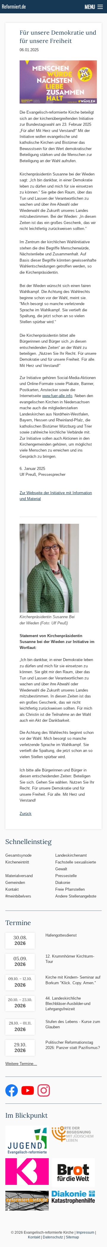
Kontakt (12, 889)
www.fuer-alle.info (57, 396)
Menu (90, 6)
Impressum (85, 1232)
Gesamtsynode (18, 855)
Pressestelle (66, 876)
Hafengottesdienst (61, 935)
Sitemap (72, 1237)
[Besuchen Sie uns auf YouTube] (28, 1095)
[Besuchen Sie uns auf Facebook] (12, 1095)
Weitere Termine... (21, 1063)
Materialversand (19, 876)
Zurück (26, 813)
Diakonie (62, 882)
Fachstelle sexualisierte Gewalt (75, 865)
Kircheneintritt (17, 862)
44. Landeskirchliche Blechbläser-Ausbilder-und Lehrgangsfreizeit (67, 1003)
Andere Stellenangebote (75, 896)
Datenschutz (53, 1237)
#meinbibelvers (18, 896)
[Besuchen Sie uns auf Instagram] (43, 1095)
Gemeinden (15, 882)
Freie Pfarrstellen (70, 889)
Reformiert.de (14, 6)
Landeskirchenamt (71, 855)
